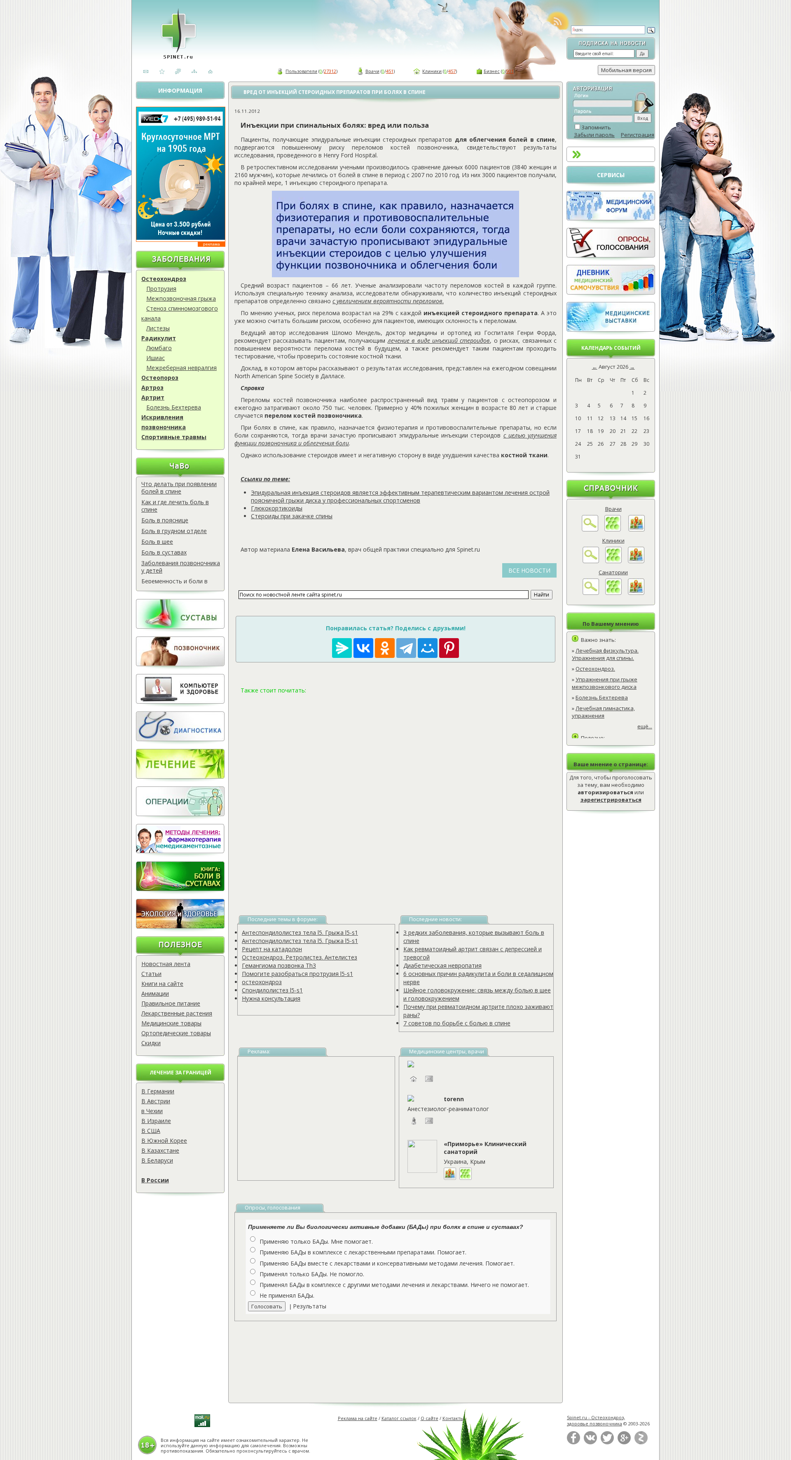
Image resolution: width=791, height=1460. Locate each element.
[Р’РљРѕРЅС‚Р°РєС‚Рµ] (363, 648)
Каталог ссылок (399, 1418)
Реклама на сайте (357, 1418)
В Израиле (156, 1121)
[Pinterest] (449, 648)
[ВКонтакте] (590, 1442)
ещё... (644, 726)
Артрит (152, 397)
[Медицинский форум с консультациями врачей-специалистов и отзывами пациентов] (610, 218)
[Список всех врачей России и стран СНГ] (612, 529)
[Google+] (624, 1442)
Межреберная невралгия (181, 368)
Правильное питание (170, 1003)
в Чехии (152, 1111)
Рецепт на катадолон (272, 949)
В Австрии (155, 1101)
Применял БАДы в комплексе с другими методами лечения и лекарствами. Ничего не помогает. (394, 1285)
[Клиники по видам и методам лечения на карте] (636, 561)
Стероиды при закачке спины (291, 516)
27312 (330, 71)
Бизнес (492, 71)
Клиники (432, 71)
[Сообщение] (429, 1125)
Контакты (453, 1418)
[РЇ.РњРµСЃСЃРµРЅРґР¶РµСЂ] (342, 648)
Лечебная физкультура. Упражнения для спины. (605, 654)
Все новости (529, 570)
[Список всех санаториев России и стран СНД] (613, 593)
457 (452, 71)
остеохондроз (262, 982)
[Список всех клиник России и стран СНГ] (613, 561)
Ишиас (155, 358)
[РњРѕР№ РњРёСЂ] (428, 648)
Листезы (158, 328)
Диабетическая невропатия (442, 965)
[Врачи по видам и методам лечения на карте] (636, 529)
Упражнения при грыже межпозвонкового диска (604, 683)
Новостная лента (165, 964)
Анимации (155, 993)
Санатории (613, 572)
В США (150, 1131)
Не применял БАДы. (287, 1295)
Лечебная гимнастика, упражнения (603, 711)
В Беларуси (157, 1160)
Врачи (372, 71)
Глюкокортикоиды (276, 508)
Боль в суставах (164, 552)
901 (510, 71)
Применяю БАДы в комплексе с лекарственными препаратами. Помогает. (363, 1252)
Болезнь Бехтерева (173, 407)
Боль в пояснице (164, 520)
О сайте (429, 1418)
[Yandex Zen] (641, 1442)
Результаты (309, 1306)
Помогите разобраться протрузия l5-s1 (297, 974)
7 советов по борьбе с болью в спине (456, 1023)
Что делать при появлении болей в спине (179, 487)
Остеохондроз (163, 279)
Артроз (152, 387)
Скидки (151, 1043)
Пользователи (301, 71)
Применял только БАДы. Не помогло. (312, 1274)
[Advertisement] (395, 794)
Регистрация (637, 134)
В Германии (157, 1091)
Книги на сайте (162, 983)
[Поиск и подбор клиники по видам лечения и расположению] (591, 561)
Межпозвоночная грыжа (181, 298)
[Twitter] (607, 1442)
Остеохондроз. (595, 668)
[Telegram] (406, 648)
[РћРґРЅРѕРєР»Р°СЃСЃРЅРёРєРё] (385, 648)
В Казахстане (160, 1150)
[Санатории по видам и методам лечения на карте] (636, 593)
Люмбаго (159, 348)
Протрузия (161, 288)
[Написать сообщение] (429, 1083)
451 (389, 71)
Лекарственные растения (176, 1013)
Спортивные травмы (173, 437)
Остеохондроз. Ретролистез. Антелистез (299, 957)
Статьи (151, 974)
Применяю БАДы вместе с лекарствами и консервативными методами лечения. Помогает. (387, 1263)
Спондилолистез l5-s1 (272, 990)
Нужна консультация (271, 998)
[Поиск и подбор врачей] (590, 529)
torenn (454, 1099)
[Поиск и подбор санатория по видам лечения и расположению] (591, 593)
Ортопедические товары (176, 1033)
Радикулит (158, 338)
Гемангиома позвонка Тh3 (279, 965)
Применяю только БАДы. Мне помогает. (316, 1241)
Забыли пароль (594, 134)
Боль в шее (157, 541)
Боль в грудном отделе (174, 531)
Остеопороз (159, 377)
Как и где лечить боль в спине (175, 505)
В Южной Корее (164, 1140)
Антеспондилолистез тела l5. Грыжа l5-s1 (300, 932)
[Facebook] (573, 1442)
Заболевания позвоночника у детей (180, 566)
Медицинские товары (171, 1023)
